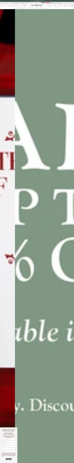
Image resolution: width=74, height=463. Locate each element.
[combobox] (3, 442)
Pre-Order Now (37, 1)
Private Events (24, 8)
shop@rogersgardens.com (24, 2)
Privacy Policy (13, 455)
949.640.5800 (17, 2)
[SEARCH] (51, 8)
